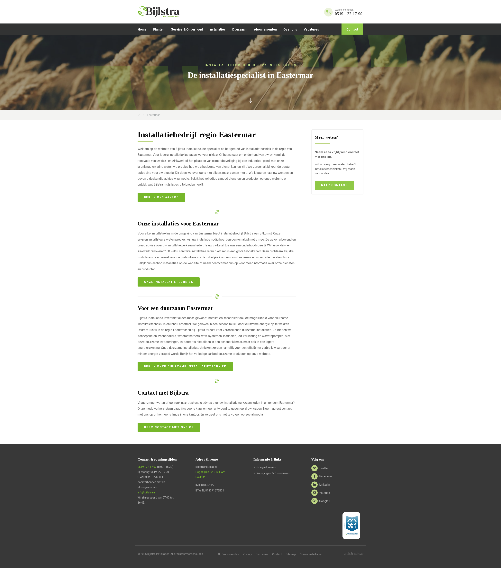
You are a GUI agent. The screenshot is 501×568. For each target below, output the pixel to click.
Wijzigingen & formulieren (273, 473)
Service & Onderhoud (187, 29)
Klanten (158, 29)
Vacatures (311, 29)
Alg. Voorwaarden (228, 554)
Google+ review (267, 467)
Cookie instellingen (311, 554)
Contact (352, 29)
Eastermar (153, 114)
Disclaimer (262, 554)
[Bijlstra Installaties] (169, 12)
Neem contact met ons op (169, 427)
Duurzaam (239, 29)
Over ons (290, 29)
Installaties (217, 29)
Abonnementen (265, 29)
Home (142, 29)
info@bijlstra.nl (146, 492)
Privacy (247, 554)
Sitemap (291, 554)
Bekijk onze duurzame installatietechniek (185, 366)
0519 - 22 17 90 (147, 466)
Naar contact (334, 185)
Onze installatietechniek (168, 282)
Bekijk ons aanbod (161, 197)
